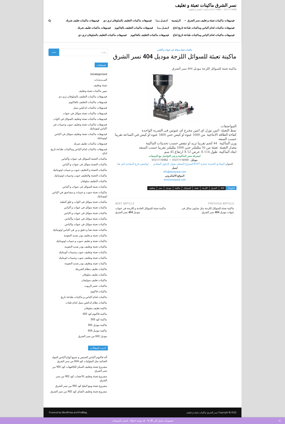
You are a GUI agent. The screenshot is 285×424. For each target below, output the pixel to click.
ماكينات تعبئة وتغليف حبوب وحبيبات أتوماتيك (83, 252)
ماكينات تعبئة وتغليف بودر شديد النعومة (85, 246)
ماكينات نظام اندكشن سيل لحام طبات (86, 302)
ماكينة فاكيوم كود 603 (95, 313)
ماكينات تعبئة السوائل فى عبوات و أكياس (84, 186)
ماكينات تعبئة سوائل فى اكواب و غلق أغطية (83, 201)
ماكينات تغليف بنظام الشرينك (91, 269)
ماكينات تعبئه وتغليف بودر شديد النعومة (85, 263)
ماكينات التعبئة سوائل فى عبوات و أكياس (84, 164)
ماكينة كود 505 (99, 319)
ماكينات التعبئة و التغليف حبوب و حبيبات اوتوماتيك (80, 170)
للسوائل (187, 188)
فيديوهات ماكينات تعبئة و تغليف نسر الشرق (211, 20)
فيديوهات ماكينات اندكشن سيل (90, 107)
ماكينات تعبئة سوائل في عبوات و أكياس (174, 50)
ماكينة (177, 188)
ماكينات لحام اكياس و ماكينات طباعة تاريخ (84, 297)
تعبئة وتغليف (100, 85)
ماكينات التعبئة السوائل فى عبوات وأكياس (84, 158)
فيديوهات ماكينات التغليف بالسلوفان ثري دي (127, 20)
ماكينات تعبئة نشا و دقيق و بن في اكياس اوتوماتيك (80, 229)
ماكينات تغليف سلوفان (94, 274)
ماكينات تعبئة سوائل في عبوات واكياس (86, 224)
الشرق (214, 188)
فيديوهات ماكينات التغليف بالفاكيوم (134, 27)
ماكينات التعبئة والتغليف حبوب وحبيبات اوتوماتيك (80, 175)
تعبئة (196, 188)
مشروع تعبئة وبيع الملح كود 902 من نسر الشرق (81, 385)
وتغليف (152, 188)
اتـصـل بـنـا (162, 20)
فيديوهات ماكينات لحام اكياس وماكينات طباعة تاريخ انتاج (204, 27)
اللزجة (205, 188)
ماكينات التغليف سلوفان (94, 181)
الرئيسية (176, 20)
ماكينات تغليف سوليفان (94, 280)
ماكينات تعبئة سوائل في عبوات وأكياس (86, 218)
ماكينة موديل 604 (97, 330)
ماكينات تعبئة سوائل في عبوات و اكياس (85, 213)
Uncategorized (98, 74)
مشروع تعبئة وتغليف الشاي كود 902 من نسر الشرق (78, 391)
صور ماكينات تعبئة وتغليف (93, 91)
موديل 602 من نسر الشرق (92, 336)
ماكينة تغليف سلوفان (95, 308)
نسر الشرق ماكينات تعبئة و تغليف (206, 5)
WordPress (67, 412)
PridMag (82, 412)
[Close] (279, 420)
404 (222, 188)
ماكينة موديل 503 (97, 325)
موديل (168, 188)
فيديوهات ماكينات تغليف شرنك (82, 20)
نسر (160, 188)
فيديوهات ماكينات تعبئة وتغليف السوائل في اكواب (80, 118)
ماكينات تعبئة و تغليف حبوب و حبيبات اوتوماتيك (81, 241)
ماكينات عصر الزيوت (95, 285)
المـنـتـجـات (100, 79)
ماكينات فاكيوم (99, 291)
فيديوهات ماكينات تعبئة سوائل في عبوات (85, 113)
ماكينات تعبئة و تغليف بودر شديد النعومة (85, 235)
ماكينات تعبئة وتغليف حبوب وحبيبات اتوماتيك (83, 257)
